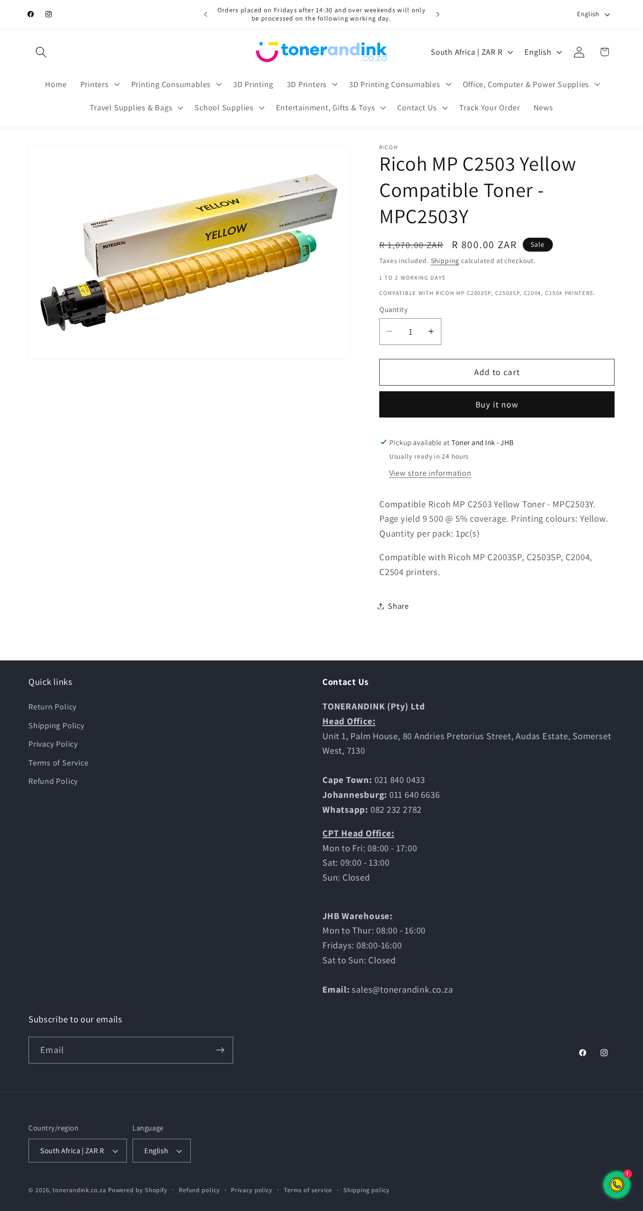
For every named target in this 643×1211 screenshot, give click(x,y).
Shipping (445, 260)
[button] (40, 51)
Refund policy (199, 1190)
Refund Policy (53, 781)
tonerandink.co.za (79, 1190)
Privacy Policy (53, 743)
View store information (430, 472)
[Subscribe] (220, 1050)
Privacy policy (252, 1190)
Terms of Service (58, 762)
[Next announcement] (437, 14)
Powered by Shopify (138, 1190)
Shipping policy (366, 1190)
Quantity (393, 309)
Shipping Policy (56, 725)
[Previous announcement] (205, 14)
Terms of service (308, 1190)
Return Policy (52, 706)
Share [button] (398, 605)
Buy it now (497, 404)
